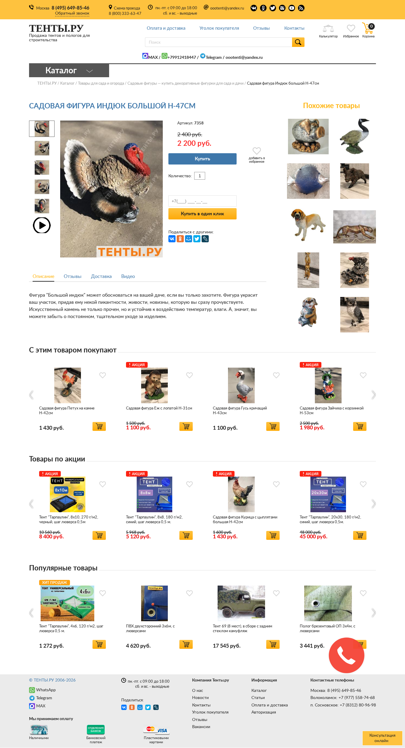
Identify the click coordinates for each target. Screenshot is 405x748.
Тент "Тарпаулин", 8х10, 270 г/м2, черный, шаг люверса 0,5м (68, 519)
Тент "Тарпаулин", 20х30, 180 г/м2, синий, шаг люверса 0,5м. (330, 519)
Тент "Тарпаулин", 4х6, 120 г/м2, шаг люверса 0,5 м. (71, 628)
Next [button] (373, 395)
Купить (202, 158)
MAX (153, 58)
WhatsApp (46, 690)
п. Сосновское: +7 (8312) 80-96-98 (343, 705)
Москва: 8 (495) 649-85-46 (335, 691)
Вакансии (201, 727)
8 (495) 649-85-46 (70, 8)
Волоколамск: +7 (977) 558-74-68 (342, 698)
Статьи (258, 698)
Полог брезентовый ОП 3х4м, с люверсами (327, 628)
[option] (72, 395)
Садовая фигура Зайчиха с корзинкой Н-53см (331, 411)
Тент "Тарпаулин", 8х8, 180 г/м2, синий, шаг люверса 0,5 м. (154, 519)
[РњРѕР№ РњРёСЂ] (188, 238)
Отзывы (261, 28)
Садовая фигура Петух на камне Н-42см (67, 411)
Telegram (214, 58)
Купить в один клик (202, 213)
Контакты (294, 28)
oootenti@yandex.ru (227, 8)
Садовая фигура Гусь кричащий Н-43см (240, 411)
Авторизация (263, 712)
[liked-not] (102, 375)
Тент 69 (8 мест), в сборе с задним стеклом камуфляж (242, 628)
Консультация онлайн (382, 738)
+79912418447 (182, 58)
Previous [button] (31, 395)
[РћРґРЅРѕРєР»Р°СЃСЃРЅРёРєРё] (180, 238)
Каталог (259, 691)
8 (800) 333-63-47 (125, 14)
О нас (197, 691)
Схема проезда (127, 8)
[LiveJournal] (205, 238)
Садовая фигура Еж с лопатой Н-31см (159, 408)
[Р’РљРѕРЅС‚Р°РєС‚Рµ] (172, 238)
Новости (200, 698)
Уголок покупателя (219, 28)
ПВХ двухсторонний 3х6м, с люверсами (150, 628)
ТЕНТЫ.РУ (47, 84)
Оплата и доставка (166, 28)
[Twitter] (196, 238)
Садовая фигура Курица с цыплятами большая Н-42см (245, 519)
